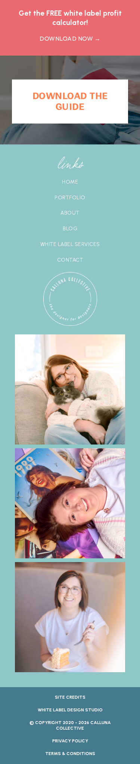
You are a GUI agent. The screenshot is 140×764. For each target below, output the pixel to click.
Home (70, 182)
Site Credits (70, 697)
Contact (70, 260)
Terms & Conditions (70, 753)
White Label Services (70, 244)
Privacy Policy (70, 740)
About (70, 213)
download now (70, 38)
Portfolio (70, 198)
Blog (70, 229)
